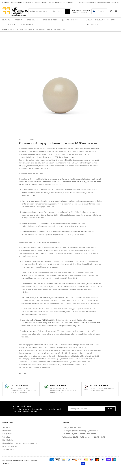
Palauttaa (6, 431)
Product (18, 20)
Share (25, 374)
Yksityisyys (6, 434)
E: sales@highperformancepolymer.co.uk (80, 431)
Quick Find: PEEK (50, 20)
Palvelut (99, 20)
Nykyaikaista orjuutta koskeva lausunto (19, 443)
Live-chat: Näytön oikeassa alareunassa (79, 434)
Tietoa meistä (8, 449)
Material (6, 20)
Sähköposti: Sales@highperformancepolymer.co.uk (99, 2)
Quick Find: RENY (69, 20)
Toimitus (111, 20)
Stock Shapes (32, 20)
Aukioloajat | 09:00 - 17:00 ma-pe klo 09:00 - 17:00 (83, 437)
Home (4, 29)
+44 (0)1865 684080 (81, 10)
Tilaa (110, 409)
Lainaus (89, 20)
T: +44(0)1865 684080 (71, 427)
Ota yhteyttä (92, 25)
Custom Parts (9, 25)
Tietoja (12, 29)
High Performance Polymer (19, 460)
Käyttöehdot (7, 440)
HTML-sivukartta (9, 446)
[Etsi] (67, 11)
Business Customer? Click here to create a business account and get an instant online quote (37, 2)
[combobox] (60, 11)
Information (25, 25)
